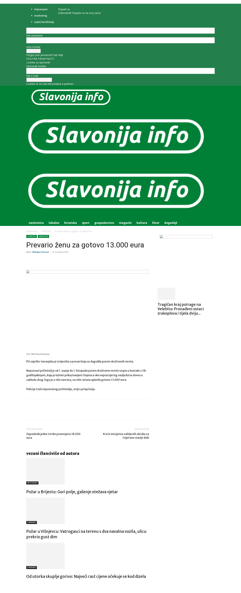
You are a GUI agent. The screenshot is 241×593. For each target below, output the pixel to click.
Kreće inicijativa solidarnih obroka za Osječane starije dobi (126, 435)
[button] (210, 114)
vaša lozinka (33, 47)
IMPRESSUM (41, 9)
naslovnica (36, 223)
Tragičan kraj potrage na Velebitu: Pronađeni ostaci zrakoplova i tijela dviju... (181, 309)
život (155, 223)
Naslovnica (31, 231)
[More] (92, 259)
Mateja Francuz (40, 252)
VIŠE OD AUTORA (65, 453)
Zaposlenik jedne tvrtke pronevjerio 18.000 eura (53, 435)
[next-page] (29, 584)
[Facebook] (51, 259)
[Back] (68, 5)
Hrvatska (70, 223)
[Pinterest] (67, 259)
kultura (142, 223)
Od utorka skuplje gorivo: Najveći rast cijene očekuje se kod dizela (86, 576)
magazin (125, 223)
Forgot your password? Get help (44, 55)
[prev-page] (27, 584)
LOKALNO (46, 231)
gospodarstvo (104, 223)
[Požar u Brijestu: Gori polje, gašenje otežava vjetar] (87, 471)
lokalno (54, 223)
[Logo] (116, 163)
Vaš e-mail (32, 75)
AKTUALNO (32, 483)
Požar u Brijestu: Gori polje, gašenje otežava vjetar (72, 491)
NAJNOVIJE (43, 236)
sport (85, 223)
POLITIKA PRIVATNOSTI (40, 58)
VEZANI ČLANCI (38, 453)
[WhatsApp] (76, 259)
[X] (59, 259)
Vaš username (34, 35)
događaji (170, 223)
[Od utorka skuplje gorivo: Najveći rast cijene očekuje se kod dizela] (87, 556)
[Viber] (84, 259)
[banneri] (186, 237)
